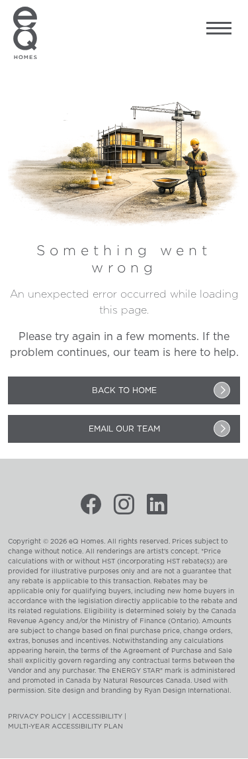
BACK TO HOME (124, 390)
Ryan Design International (186, 690)
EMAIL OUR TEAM (124, 429)
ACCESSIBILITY (97, 716)
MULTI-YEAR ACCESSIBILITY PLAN (65, 726)
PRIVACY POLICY (37, 716)
